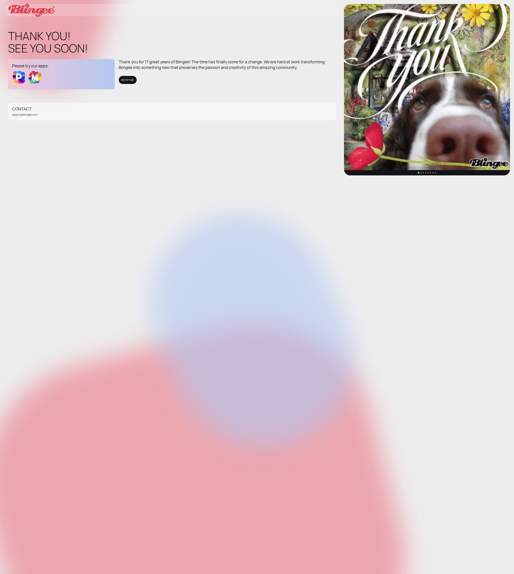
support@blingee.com (24, 114)
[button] (418, 172)
